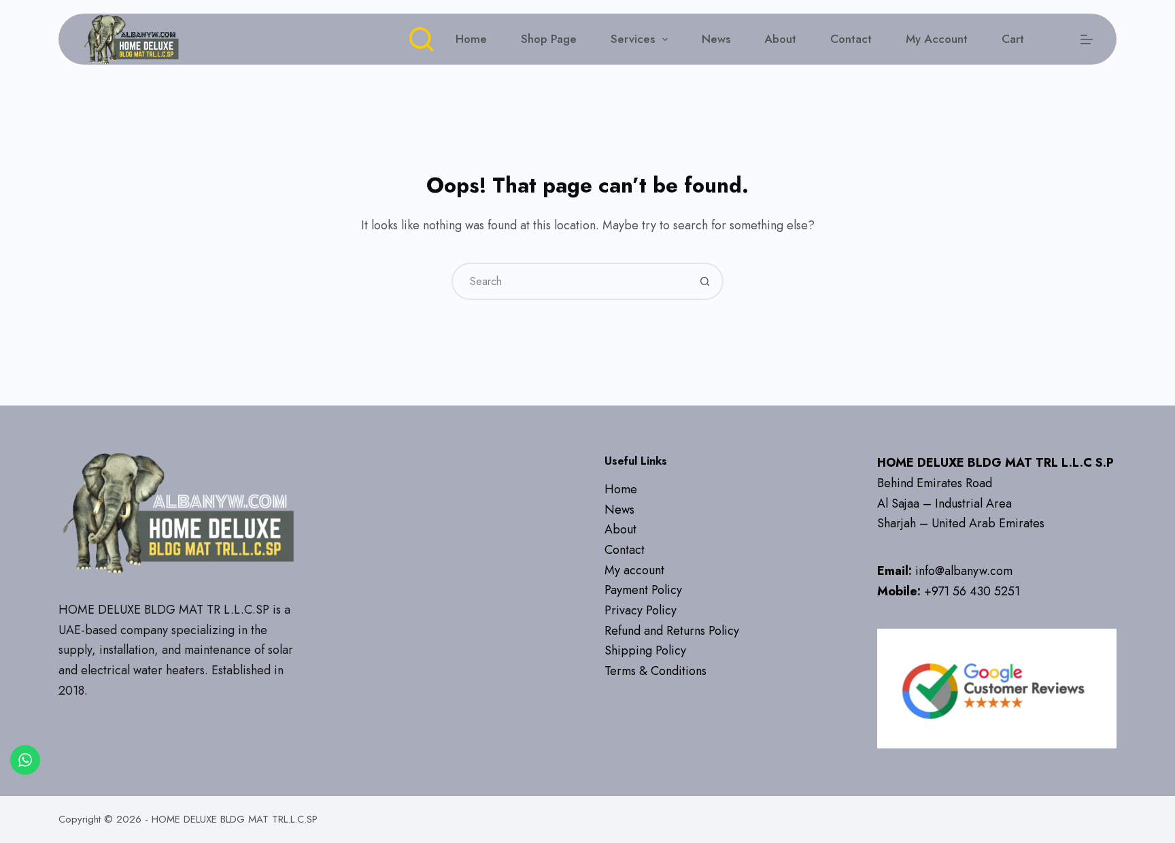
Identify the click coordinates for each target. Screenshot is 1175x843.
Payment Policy (643, 590)
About (780, 39)
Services (633, 39)
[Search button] (704, 281)
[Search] (421, 39)
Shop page (549, 39)
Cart (1013, 39)
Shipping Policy (645, 650)
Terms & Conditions (655, 671)
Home (471, 39)
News (716, 39)
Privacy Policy (640, 610)
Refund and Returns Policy (671, 631)
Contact (851, 39)
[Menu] (1086, 39)
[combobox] (570, 281)
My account (937, 39)
